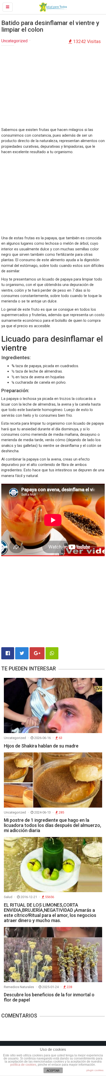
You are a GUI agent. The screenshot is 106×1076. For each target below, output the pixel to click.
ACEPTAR (53, 1070)
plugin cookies (94, 1070)
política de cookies (23, 1064)
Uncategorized (14, 40)
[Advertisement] (53, 87)
